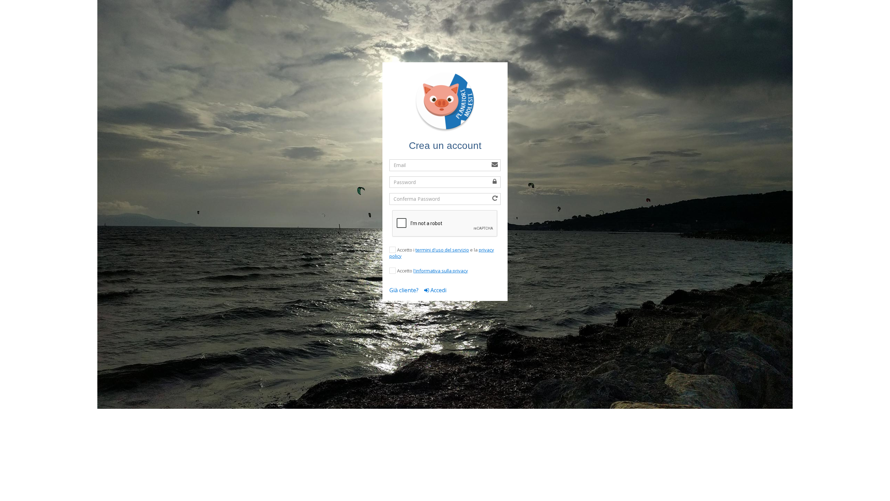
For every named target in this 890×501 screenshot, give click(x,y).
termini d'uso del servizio (442, 250)
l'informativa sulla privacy (440, 271)
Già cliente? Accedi (417, 290)
